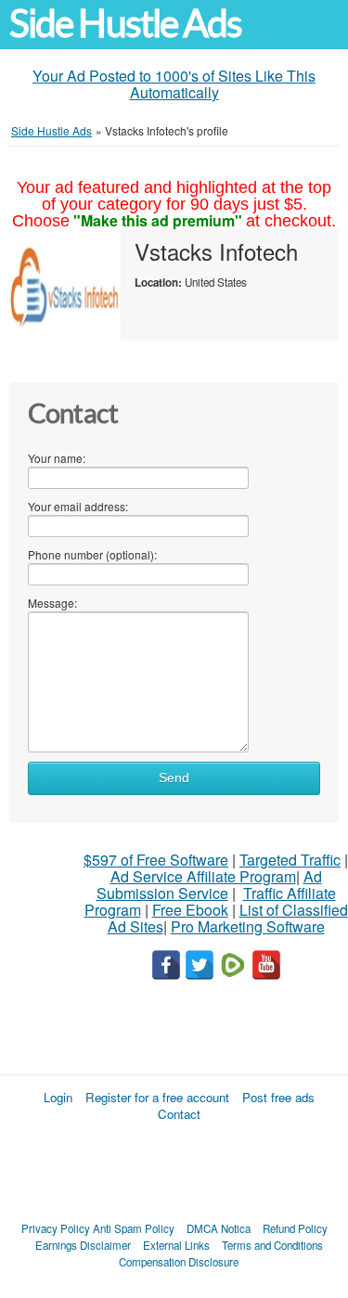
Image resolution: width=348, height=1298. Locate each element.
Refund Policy (295, 1228)
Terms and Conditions (272, 1245)
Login (58, 1097)
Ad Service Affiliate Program (203, 876)
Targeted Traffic (290, 859)
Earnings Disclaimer (83, 1245)
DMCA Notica (219, 1228)
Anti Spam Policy (133, 1228)
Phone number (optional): (92, 554)
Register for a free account (157, 1097)
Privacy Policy (55, 1228)
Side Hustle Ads (125, 24)
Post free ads (278, 1097)
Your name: (56, 458)
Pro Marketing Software (248, 926)
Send (174, 778)
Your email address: (78, 506)
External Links (176, 1245)
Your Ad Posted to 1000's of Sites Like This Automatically (174, 84)
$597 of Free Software (156, 859)
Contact (179, 1114)
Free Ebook (190, 909)
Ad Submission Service (209, 885)
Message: (52, 602)
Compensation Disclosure (178, 1261)
